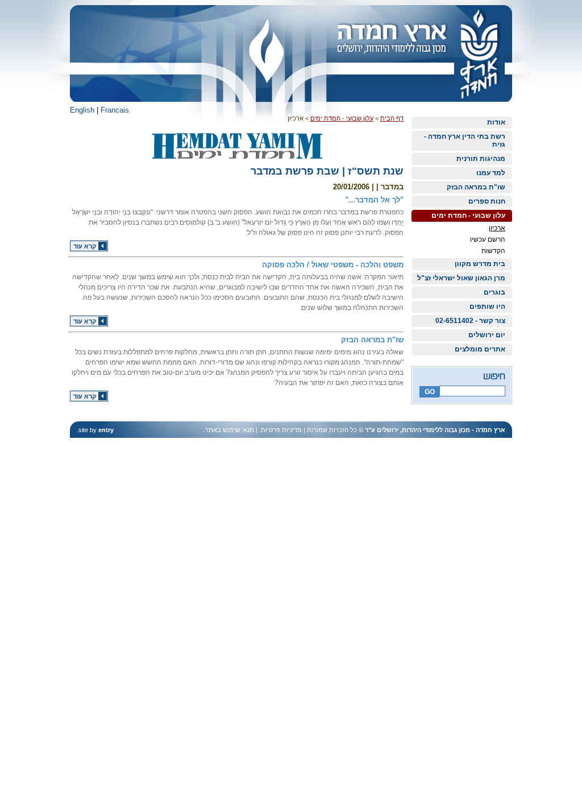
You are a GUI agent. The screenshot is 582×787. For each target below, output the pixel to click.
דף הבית (392, 118)
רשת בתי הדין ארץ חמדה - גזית (464, 140)
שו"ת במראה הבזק (476, 187)
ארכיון (497, 228)
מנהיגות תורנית (480, 159)
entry (106, 429)
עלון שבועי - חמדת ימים (468, 215)
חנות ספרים (486, 201)
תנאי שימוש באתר (229, 429)
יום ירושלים (486, 335)
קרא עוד (84, 246)
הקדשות (493, 251)
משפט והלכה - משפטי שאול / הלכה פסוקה (333, 264)
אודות (496, 122)
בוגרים (494, 292)
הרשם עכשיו (487, 239)
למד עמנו (490, 173)
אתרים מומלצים (480, 349)
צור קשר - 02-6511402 (470, 321)
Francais (115, 110)
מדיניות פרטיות (281, 429)
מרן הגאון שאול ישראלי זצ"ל (461, 278)
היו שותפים (487, 306)
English (82, 110)
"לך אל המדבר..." (374, 200)
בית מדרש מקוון (480, 264)
